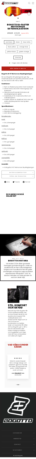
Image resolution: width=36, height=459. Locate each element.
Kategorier (17, 433)
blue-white (26, 42)
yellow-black (11, 51)
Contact (17, 444)
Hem (17, 21)
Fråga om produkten (18, 176)
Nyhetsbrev (17, 450)
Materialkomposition (18, 172)
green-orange (24, 51)
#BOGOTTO (17, 438)
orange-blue (23, 47)
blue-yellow (12, 47)
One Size (18, 57)
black (18, 42)
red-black (9, 42)
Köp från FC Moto (18, 68)
